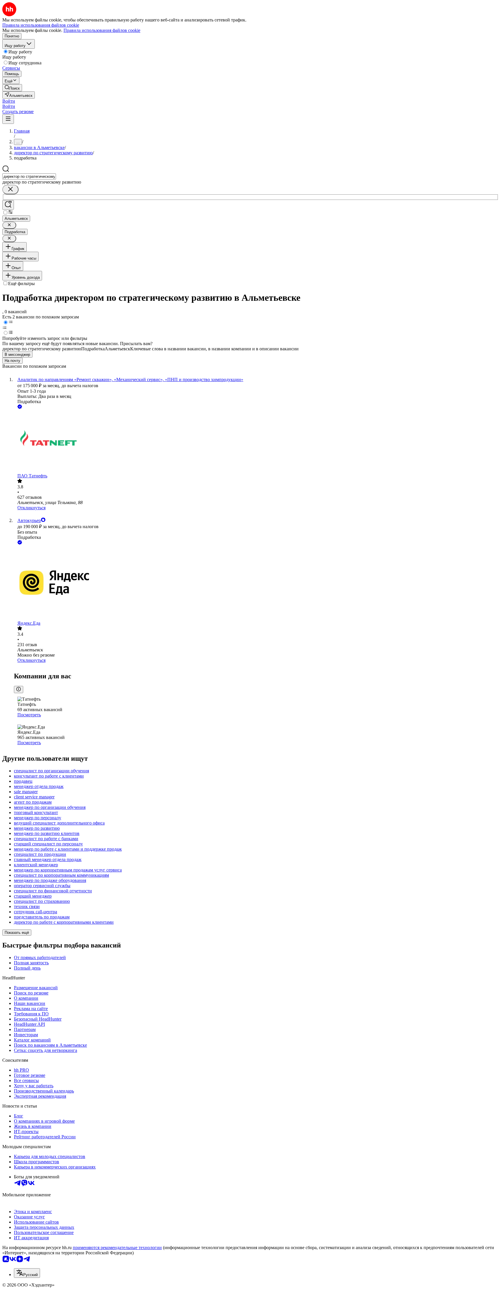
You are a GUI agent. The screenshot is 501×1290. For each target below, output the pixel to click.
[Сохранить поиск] (8, 205)
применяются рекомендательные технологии (117, 1247)
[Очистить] (10, 189)
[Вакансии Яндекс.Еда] (256, 583)
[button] (8, 101)
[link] (12, 87)
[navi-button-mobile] (8, 119)
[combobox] (29, 176)
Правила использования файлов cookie (101, 30)
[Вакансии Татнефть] (256, 441)
